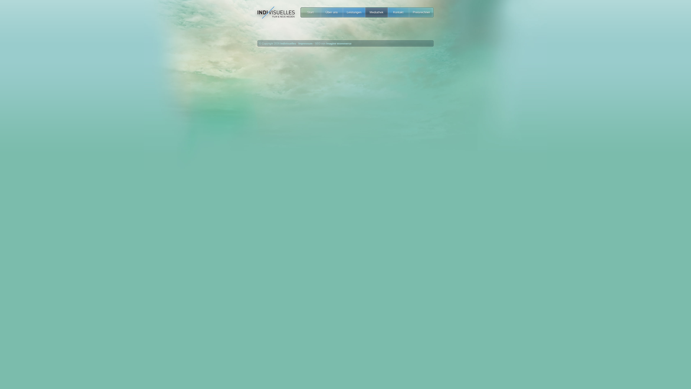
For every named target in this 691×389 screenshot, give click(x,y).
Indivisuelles (288, 43)
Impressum (305, 43)
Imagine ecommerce (338, 43)
